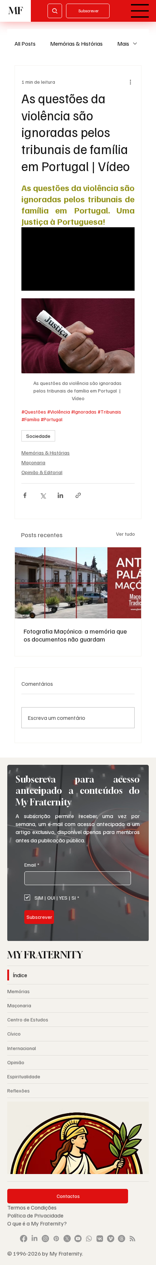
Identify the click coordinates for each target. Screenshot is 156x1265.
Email (31, 865)
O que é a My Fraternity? (37, 1223)
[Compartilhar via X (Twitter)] (42, 495)
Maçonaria (33, 462)
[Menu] (140, 11)
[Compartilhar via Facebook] (24, 495)
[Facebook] (23, 1238)
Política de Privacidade (36, 1215)
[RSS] (132, 1238)
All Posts (25, 43)
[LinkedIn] (34, 1238)
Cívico (14, 1033)
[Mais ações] (130, 81)
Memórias (18, 991)
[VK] (99, 1238)
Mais (123, 43)
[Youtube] (78, 1238)
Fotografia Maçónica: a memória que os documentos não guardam (75, 635)
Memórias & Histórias (76, 43)
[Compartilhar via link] (78, 495)
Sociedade (38, 436)
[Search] (55, 11)
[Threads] (121, 1238)
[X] (67, 1238)
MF (15, 10)
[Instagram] (45, 1238)
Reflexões (18, 1090)
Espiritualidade (23, 1076)
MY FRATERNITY (45, 955)
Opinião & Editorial (41, 472)
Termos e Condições (32, 1207)
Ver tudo (125, 534)
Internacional (21, 1048)
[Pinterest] (56, 1238)
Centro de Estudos (27, 1019)
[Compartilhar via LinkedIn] (60, 495)
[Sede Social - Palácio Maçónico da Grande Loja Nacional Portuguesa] (78, 582)
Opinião (15, 1062)
